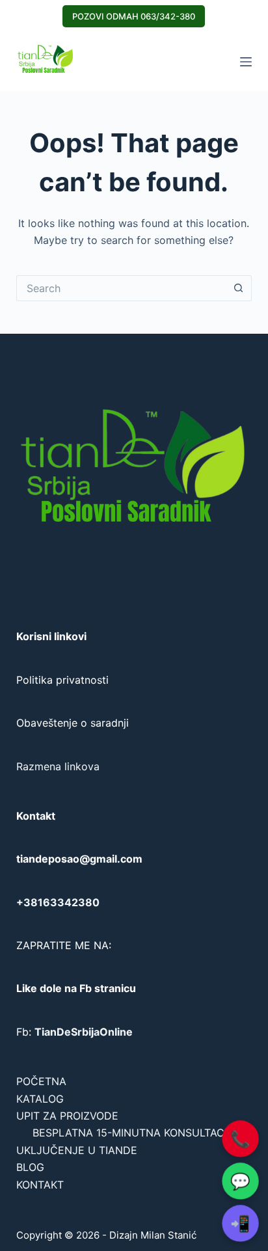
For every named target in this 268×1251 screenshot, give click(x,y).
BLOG (30, 1167)
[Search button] (239, 288)
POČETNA (41, 1081)
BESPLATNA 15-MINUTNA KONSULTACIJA (136, 1132)
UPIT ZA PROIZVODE (67, 1115)
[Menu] (246, 62)
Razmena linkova (58, 766)
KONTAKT (40, 1184)
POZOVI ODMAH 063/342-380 (133, 16)
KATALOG (40, 1098)
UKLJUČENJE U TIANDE (76, 1150)
